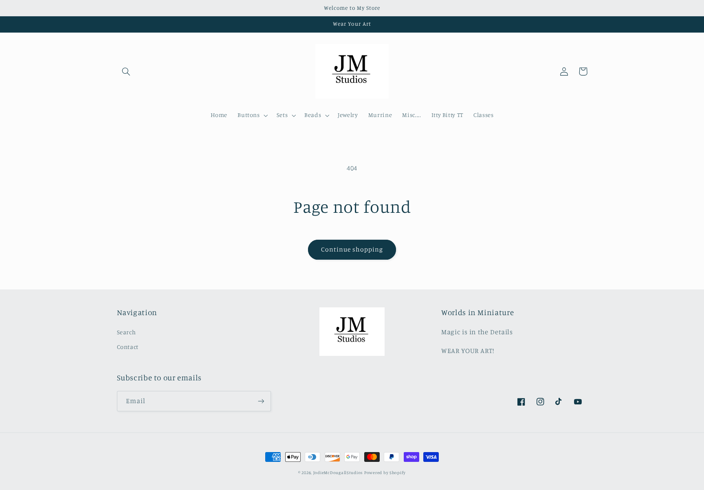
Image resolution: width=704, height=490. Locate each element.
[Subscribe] (260, 401)
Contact (128, 346)
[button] (126, 71)
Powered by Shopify (385, 472)
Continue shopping (352, 249)
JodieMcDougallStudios (338, 472)
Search (126, 332)
